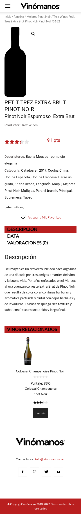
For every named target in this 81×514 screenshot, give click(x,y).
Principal (65, 191)
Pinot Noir (15, 116)
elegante (10, 163)
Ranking (19, 16)
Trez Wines (29, 125)
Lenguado (43, 184)
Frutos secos (24, 184)
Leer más (40, 413)
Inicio (7, 16)
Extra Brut (63, 116)
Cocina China (58, 170)
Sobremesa (13, 197)
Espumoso (39, 116)
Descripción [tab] (22, 229)
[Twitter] (46, 472)
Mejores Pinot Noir (39, 16)
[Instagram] (34, 471)
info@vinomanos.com (50, 459)
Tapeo (27, 197)
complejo (58, 157)
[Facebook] (22, 472)
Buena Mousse (37, 157)
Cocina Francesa (44, 177)
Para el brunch (46, 191)
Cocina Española (17, 177)
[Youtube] (58, 472)
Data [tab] (13, 235)
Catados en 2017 (33, 170)
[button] (33, 34)
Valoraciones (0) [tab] (27, 242)
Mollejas (27, 191)
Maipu (56, 184)
